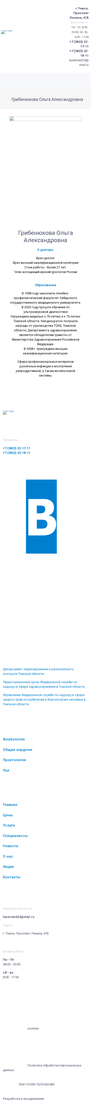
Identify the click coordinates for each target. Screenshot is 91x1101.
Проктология (14, 760)
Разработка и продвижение (23, 1099)
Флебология (14, 739)
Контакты (11, 877)
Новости (10, 846)
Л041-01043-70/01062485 (36, 1084)
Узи (6, 770)
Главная (10, 804)
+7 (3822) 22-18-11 (16, 453)
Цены (8, 815)
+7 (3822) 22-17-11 (16, 448)
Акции (8, 866)
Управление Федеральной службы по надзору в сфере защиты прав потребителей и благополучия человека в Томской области (44, 699)
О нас (8, 856)
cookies (33, 1028)
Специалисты (15, 836)
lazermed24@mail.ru (18, 917)
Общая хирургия (17, 750)
